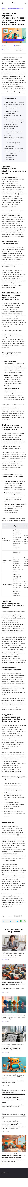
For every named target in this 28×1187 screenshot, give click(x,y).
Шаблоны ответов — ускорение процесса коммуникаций (11, 126)
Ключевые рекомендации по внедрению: (11, 155)
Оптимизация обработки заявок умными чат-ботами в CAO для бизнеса (13, 1076)
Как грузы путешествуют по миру (13, 1015)
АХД (14, 3)
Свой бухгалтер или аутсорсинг (13, 953)
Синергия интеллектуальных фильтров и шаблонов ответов (14, 137)
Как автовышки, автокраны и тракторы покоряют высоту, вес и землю (13, 984)
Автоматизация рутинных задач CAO (13, 40)
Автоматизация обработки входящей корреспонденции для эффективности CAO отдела (13, 1155)
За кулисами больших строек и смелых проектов (12, 1045)
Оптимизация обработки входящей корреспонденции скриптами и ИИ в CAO (12, 1122)
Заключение (10, 159)
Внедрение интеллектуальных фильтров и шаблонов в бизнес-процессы (14, 149)
